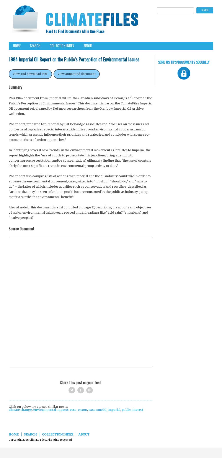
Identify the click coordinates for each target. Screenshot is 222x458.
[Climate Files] (25, 20)
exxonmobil (97, 410)
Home (17, 45)
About (88, 45)
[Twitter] (72, 390)
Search (35, 45)
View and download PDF (30, 74)
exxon (82, 410)
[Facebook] (80, 390)
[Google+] (89, 390)
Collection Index (62, 45)
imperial (114, 410)
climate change (20, 410)
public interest (132, 410)
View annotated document (77, 74)
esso (73, 410)
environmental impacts (51, 410)
